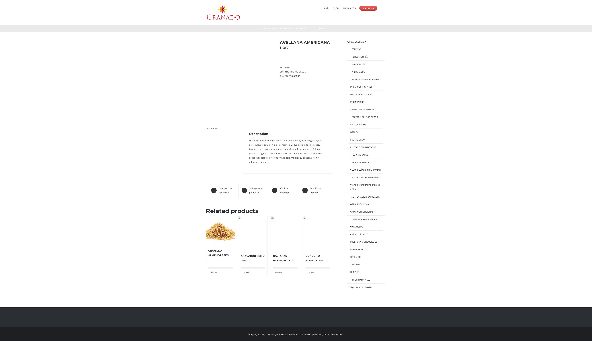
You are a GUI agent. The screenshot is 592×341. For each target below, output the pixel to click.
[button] (381, 8)
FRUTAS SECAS (358, 139)
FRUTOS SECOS (298, 71)
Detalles (213, 272)
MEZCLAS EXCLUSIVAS (362, 94)
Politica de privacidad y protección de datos (322, 334)
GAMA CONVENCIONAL (361, 211)
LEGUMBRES (356, 249)
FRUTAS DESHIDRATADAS (363, 147)
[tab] (223, 128)
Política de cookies (289, 334)
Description (212, 128)
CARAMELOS (356, 226)
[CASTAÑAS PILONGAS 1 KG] (285, 233)
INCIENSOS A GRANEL (361, 86)
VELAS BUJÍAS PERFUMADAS (364, 177)
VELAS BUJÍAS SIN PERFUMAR (365, 169)
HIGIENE (354, 272)
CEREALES (355, 257)
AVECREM (355, 264)
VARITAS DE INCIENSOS (362, 109)
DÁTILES (354, 132)
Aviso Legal (273, 334)
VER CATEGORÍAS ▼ (357, 41)
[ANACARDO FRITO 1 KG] (252, 233)
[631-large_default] (240, 78)
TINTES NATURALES (360, 279)
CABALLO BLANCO (359, 234)
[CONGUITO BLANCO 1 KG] (317, 233)
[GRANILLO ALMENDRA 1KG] (220, 230)
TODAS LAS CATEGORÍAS (361, 287)
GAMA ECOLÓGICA (359, 204)
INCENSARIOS (357, 102)
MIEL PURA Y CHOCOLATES (363, 241)
